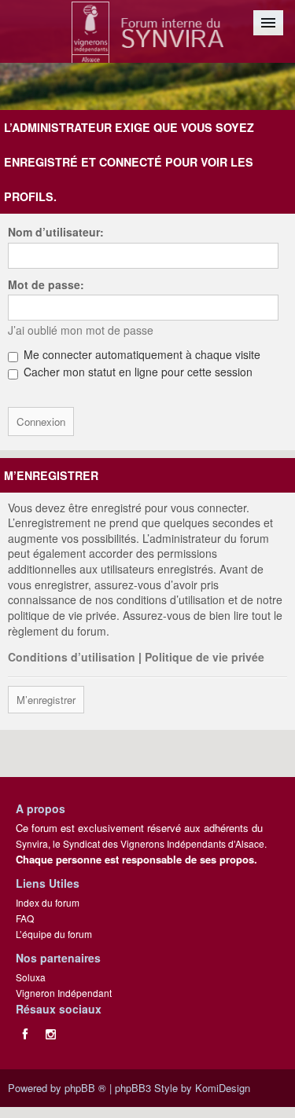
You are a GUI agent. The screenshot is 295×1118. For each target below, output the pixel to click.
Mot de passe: (46, 284)
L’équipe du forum (54, 933)
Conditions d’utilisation (71, 657)
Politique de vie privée (204, 657)
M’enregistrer (46, 699)
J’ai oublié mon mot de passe (80, 330)
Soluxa (31, 977)
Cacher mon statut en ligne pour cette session (136, 371)
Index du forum (47, 902)
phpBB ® (85, 1087)
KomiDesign (222, 1087)
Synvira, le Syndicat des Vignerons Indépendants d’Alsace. (141, 843)
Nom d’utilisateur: (56, 232)
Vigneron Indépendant (64, 992)
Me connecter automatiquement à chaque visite (140, 354)
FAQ (25, 918)
